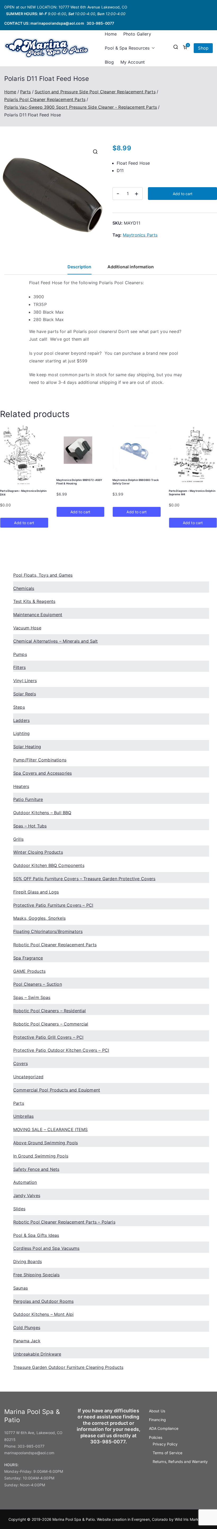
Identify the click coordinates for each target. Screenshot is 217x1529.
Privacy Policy (165, 1444)
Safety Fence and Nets (36, 1169)
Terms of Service (168, 1453)
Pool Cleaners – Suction (37, 984)
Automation (25, 1182)
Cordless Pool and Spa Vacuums (46, 1248)
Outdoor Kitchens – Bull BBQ (42, 812)
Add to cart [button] (24, 522)
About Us (157, 1411)
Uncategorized (28, 1076)
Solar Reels (24, 693)
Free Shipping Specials (36, 1274)
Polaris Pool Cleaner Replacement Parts (44, 99)
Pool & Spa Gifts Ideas (36, 1235)
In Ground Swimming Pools (40, 1156)
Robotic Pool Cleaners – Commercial (50, 1024)
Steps (19, 707)
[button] (152, 48)
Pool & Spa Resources (127, 48)
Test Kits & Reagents (34, 601)
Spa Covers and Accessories (42, 773)
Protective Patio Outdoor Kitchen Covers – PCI (61, 1050)
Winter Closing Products (38, 852)
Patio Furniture (28, 799)
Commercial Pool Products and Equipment (56, 1090)
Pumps (20, 654)
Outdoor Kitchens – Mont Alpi (43, 1314)
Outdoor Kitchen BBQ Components (48, 865)
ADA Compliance (163, 1428)
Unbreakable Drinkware (37, 1354)
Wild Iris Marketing (191, 1519)
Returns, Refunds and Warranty (180, 1461)
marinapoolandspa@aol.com (57, 23)
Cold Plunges (26, 1327)
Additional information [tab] (130, 266)
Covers (20, 1063)
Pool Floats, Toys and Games (43, 575)
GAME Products (29, 971)
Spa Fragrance (28, 958)
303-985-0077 (100, 23)
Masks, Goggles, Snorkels (39, 918)
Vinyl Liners (25, 680)
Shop (203, 48)
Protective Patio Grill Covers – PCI (48, 1037)
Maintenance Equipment (37, 614)
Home (111, 34)
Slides (19, 1208)
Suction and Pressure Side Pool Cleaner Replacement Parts (95, 91)
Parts (25, 91)
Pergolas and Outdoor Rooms (43, 1301)
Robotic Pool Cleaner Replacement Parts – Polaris (64, 1222)
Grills (18, 839)
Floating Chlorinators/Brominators (48, 931)
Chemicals (23, 588)
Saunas (20, 1288)
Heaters (21, 786)
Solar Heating (27, 746)
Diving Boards (27, 1261)
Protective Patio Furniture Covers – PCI (53, 905)
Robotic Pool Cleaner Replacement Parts (55, 944)
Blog (109, 62)
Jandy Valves (26, 1195)
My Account (132, 62)
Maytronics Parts (140, 235)
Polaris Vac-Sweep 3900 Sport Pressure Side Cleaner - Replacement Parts (80, 107)
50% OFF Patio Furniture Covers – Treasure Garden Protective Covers (84, 878)
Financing (157, 1419)
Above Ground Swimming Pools (45, 1142)
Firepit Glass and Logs (36, 892)
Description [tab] (79, 266)
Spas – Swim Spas (32, 997)
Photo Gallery (137, 34)
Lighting (21, 733)
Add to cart (182, 193)
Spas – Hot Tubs (30, 826)
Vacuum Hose (27, 627)
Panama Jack (26, 1340)
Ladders (21, 720)
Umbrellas (23, 1116)
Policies (155, 1437)
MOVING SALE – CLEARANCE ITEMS (50, 1129)
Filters (19, 667)
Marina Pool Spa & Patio (73, 1519)
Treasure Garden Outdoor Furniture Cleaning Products (68, 1367)
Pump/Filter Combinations (39, 760)
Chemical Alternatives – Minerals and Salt (55, 641)
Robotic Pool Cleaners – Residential (49, 1010)
